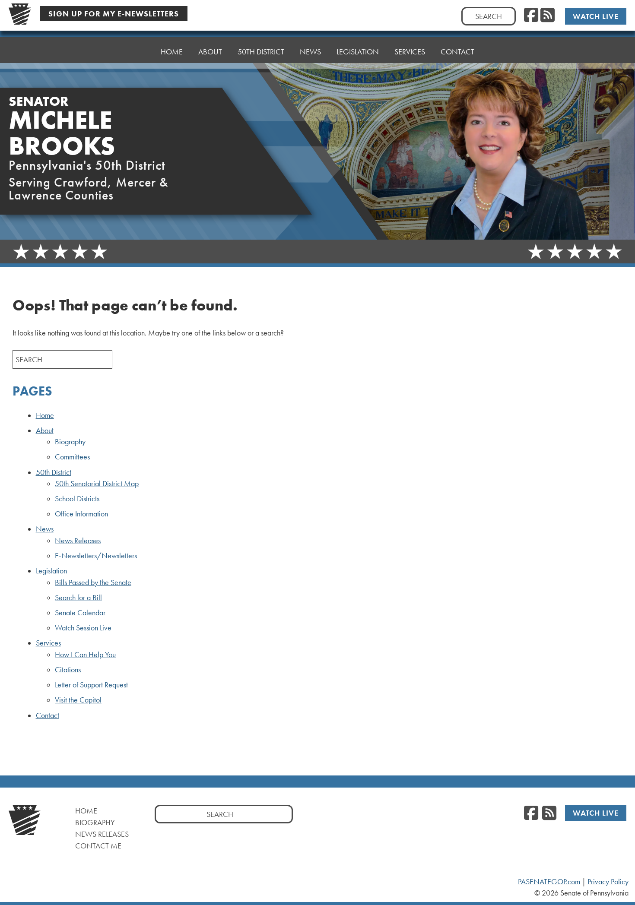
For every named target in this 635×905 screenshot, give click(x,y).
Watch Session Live (83, 628)
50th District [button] (261, 52)
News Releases (78, 540)
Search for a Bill (78, 597)
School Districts (77, 498)
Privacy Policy (608, 881)
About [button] (210, 52)
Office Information (81, 514)
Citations (68, 669)
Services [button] (409, 52)
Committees (72, 457)
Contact (457, 52)
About (45, 430)
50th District (53, 472)
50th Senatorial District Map (97, 483)
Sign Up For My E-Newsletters (113, 14)
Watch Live (596, 16)
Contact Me (98, 846)
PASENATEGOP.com (549, 881)
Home (172, 52)
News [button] (310, 52)
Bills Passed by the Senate (93, 582)
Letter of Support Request (91, 685)
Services (48, 643)
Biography (70, 441)
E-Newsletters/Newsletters (96, 555)
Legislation (51, 571)
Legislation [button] (358, 52)
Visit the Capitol (78, 700)
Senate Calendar (80, 612)
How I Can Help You (85, 654)
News (45, 529)
